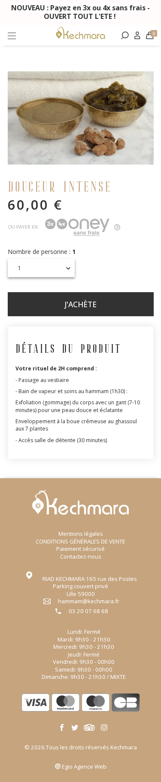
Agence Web (84, 766)
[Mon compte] (137, 36)
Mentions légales (80, 534)
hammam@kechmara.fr (88, 601)
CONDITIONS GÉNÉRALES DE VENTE (80, 541)
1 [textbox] (19, 268)
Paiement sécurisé (80, 549)
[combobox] (41, 268)
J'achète (80, 304)
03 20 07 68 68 (88, 611)
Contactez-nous (80, 556)
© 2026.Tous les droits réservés (80, 747)
